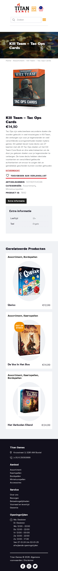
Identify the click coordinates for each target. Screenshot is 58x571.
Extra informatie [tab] (16, 201)
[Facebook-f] (22, 566)
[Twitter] (35, 566)
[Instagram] (29, 566)
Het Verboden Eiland (20, 425)
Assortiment (18, 61)
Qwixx (11, 305)
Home (8, 61)
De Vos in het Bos (19, 364)
